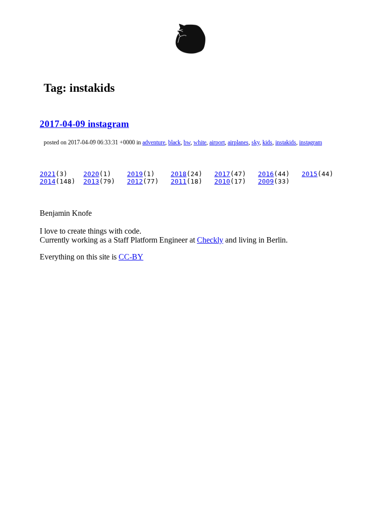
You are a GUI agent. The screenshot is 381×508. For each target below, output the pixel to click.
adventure (153, 142)
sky (255, 142)
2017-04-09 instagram (84, 124)
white (199, 142)
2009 (266, 181)
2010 (222, 181)
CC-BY (131, 257)
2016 (266, 174)
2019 (135, 174)
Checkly (210, 240)
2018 (179, 174)
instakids (285, 142)
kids (267, 142)
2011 (179, 181)
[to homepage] (190, 41)
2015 (310, 174)
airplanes (238, 142)
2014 (48, 181)
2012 (135, 181)
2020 (91, 174)
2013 (91, 181)
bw (187, 142)
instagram (310, 142)
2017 (222, 174)
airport (217, 142)
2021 (48, 174)
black (174, 142)
